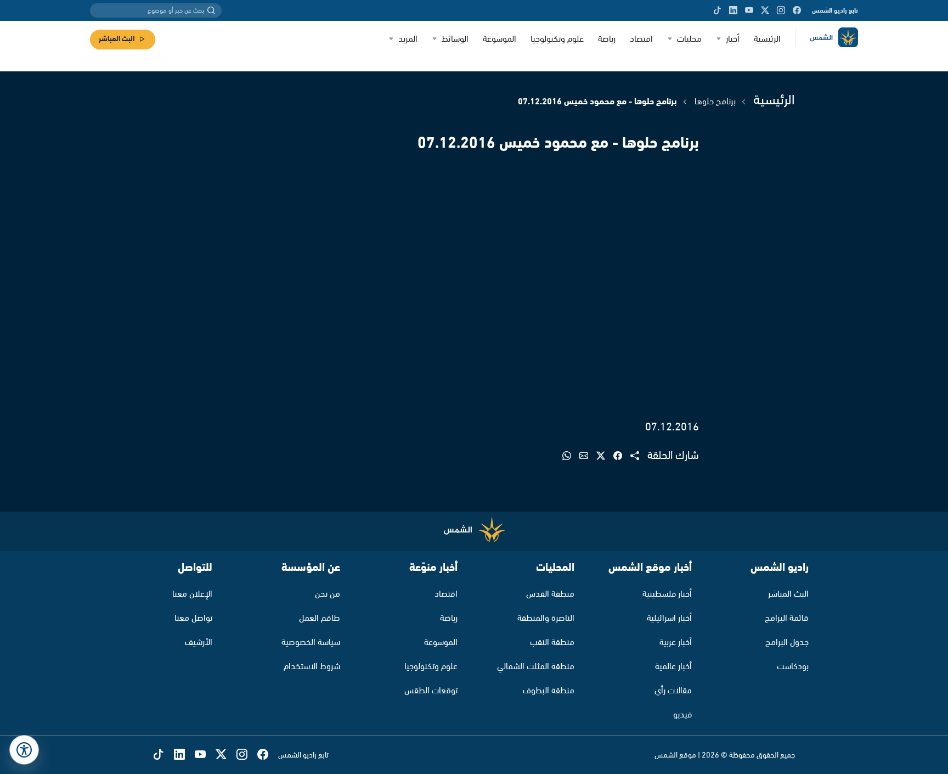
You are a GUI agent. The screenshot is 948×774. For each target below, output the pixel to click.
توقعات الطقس (431, 691)
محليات (689, 39)
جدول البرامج (787, 642)
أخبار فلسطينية (667, 594)
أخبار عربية (675, 642)
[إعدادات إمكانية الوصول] (24, 750)
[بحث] (211, 10)
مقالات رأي (673, 691)
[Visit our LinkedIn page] (733, 10)
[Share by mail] (587, 456)
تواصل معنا (193, 618)
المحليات (555, 568)
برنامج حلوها (715, 102)
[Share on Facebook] (621, 456)
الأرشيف (198, 642)
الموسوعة (499, 39)
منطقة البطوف (548, 691)
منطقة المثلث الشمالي (535, 666)
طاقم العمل (319, 618)
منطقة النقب (552, 642)
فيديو (682, 715)
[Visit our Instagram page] (781, 10)
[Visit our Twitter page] (765, 10)
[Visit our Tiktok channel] (717, 10)
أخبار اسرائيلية (669, 618)
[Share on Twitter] (604, 456)
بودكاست (793, 666)
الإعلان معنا (192, 594)
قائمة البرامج (787, 618)
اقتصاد (641, 39)
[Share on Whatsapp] (570, 456)
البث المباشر (116, 39)
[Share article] (638, 456)
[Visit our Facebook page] (797, 10)
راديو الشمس (780, 568)
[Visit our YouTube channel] (749, 10)
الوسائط (455, 39)
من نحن (327, 594)
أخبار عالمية (673, 666)
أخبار (733, 39)
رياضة (607, 39)
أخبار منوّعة (433, 568)
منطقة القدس (550, 594)
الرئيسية (767, 39)
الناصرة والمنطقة (545, 618)
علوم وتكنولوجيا (557, 39)
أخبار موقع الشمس (650, 568)
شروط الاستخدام (312, 666)
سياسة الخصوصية (310, 642)
